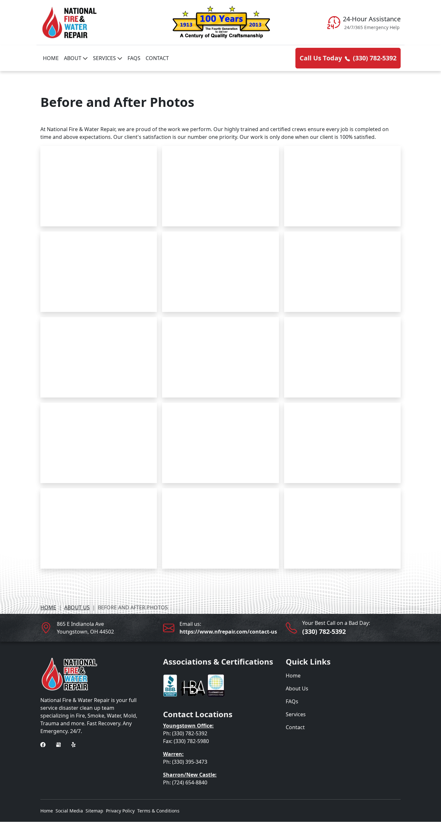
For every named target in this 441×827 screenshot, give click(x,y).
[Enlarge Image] (98, 186)
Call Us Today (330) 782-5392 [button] (348, 58)
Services (105, 58)
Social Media (69, 811)
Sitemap (94, 811)
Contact (157, 58)
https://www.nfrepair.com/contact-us (228, 631)
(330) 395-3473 (189, 761)
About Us (77, 607)
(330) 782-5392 (324, 631)
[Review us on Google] (58, 744)
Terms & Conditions (158, 811)
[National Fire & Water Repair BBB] (193, 684)
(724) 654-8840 (189, 782)
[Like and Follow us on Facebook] (43, 744)
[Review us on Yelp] (74, 744)
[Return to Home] (97, 22)
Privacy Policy (120, 811)
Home (51, 58)
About (73, 58)
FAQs (134, 58)
